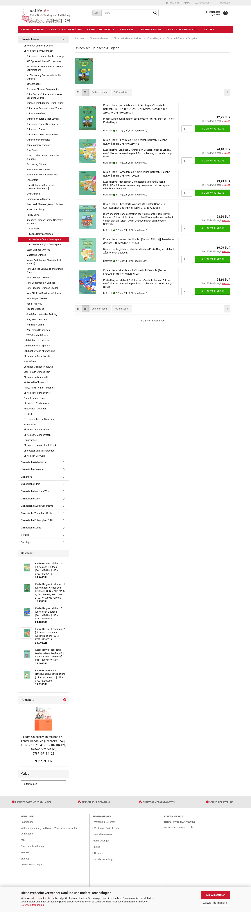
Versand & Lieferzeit (104, 822)
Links (97, 847)
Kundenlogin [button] (204, 2)
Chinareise (126, 29)
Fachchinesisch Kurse (35, 398)
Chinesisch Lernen (32, 29)
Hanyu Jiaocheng (35, 209)
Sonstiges (26, 542)
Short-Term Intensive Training (41, 314)
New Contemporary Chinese (40, 282)
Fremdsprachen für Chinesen (39, 419)
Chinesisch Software (34, 455)
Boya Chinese (33, 83)
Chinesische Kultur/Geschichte (37, 505)
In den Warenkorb (213, 128)
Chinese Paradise (35, 113)
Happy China (33, 214)
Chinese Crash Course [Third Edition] (45, 103)
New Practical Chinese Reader (42, 288)
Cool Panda (32, 150)
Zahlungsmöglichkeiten (106, 828)
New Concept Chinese (37, 277)
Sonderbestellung (103, 859)
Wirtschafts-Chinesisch (36, 382)
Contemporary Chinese (38, 145)
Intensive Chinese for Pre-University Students (44, 222)
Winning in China (35, 324)
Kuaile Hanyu (33, 228)
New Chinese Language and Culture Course (44, 270)
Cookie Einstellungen (31, 864)
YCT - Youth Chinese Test (37, 371)
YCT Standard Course (37, 335)
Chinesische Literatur (101, 29)
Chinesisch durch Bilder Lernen (42, 118)
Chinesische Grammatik (36, 377)
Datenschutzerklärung (32, 905)
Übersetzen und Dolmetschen (39, 450)
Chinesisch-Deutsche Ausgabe (45, 239)
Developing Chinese (36, 164)
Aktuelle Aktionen (103, 834)
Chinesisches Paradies (38, 139)
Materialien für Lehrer (35, 408)
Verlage (25, 534)
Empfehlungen (101, 840)
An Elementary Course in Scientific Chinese (44, 77)
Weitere (209, 29)
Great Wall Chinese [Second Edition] (44, 204)
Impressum (27, 822)
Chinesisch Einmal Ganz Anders (42, 124)
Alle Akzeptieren (215, 894)
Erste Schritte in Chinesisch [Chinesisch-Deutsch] (40, 187)
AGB (23, 840)
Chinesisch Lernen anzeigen (38, 45)
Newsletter (173, 2)
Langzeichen (30, 440)
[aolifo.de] (54, 16)
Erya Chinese (33, 193)
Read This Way (34, 303)
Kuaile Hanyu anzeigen (41, 234)
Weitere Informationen (215, 902)
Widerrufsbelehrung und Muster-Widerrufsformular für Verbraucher (49, 831)
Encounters (32, 180)
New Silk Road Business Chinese (43, 293)
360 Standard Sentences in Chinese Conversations (44, 68)
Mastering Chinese (36, 254)
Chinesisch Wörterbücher (65, 29)
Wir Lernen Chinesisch (38, 330)
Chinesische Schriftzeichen (38, 356)
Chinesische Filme (150, 29)
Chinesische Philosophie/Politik (37, 520)
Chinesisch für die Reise (36, 403)
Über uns (98, 853)
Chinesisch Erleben (36, 129)
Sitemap (25, 858)
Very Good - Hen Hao (37, 319)
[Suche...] (155, 13)
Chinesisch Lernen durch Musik (40, 445)
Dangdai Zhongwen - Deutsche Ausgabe (42, 157)
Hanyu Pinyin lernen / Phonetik (39, 387)
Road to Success (35, 308)
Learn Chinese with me (38, 249)
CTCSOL (28, 414)
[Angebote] (64, 700)
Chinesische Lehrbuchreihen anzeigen (46, 56)
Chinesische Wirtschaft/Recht (36, 513)
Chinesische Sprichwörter (37, 392)
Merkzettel (224, 2)
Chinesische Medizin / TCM (182, 29)
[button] (187, 3)
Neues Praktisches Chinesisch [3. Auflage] (43, 262)
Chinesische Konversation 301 (42, 134)
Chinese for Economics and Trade (44, 108)
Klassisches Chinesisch (36, 429)
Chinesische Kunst (30, 498)
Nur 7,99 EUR (43, 761)
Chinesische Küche (31, 527)
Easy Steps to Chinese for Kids (42, 174)
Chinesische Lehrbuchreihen (38, 50)
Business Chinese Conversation (42, 89)
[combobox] (100, 92)
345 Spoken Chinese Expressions (43, 61)
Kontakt (25, 852)
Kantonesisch (31, 424)
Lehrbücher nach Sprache (37, 345)
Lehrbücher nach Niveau (36, 340)
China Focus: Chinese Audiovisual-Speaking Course (44, 96)
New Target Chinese (36, 298)
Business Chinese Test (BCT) (39, 366)
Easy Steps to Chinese (38, 169)
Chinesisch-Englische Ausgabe (45, 244)
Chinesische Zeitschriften (37, 434)
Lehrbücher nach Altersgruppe (39, 351)
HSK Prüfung (30, 361)
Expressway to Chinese (38, 199)
